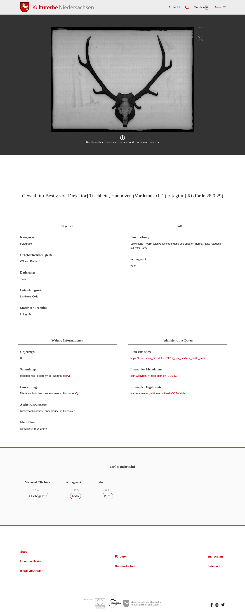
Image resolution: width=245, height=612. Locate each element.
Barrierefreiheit (125, 566)
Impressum (215, 556)
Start (23, 551)
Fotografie (39, 496)
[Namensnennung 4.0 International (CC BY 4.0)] (122, 137)
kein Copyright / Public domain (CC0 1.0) (154, 375)
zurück (177, 7)
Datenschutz (216, 566)
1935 (107, 496)
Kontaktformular (31, 571)
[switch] (200, 30)
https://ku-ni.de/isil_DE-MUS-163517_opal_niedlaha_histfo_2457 (167, 358)
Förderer (121, 556)
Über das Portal (30, 561)
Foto (75, 496)
